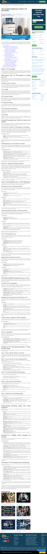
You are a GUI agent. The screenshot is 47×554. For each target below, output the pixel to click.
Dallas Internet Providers (30, 540)
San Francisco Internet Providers (32, 544)
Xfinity (40, 35)
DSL (40, 52)
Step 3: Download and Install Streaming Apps (10, 62)
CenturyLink (34, 37)
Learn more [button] (29, 552)
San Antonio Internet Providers (31, 542)
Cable (33, 52)
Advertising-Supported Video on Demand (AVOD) (11, 52)
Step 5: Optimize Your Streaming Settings (10, 64)
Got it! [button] (42, 552)
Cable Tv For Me (4, 4)
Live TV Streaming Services (8, 53)
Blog (37, 1)
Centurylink (16, 538)
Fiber (33, 50)
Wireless (41, 50)
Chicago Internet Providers (31, 538)
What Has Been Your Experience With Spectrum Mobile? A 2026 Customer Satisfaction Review (38, 70)
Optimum (41, 41)
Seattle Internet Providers (31, 543)
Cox (15, 540)
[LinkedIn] (20, 14)
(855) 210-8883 (42, 1)
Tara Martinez (8, 14)
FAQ (42, 544)
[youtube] (8, 541)
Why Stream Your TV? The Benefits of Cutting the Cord (10, 46)
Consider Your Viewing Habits (9, 56)
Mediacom (34, 41)
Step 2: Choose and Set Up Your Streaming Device (11, 61)
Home (20, 1)
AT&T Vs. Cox (34, 98)
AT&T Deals (41, 85)
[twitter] (5, 541)
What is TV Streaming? (6, 45)
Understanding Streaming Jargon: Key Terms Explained (10, 65)
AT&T (33, 39)
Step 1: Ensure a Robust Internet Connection (10, 60)
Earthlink (16, 544)
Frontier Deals (42, 81)
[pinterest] (6, 541)
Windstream (16, 539)
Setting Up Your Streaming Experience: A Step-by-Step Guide (10, 59)
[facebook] (3, 541)
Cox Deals (34, 90)
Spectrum (34, 35)
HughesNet (41, 43)
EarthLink (41, 39)
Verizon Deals (34, 88)
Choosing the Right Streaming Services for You (9, 55)
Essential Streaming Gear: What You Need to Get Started (10, 47)
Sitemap (43, 545)
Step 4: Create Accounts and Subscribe (10, 63)
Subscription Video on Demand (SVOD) (10, 51)
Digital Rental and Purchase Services (9, 54)
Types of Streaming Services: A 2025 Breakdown (9, 50)
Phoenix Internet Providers (31, 541)
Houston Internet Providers (31, 539)
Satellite (33, 54)
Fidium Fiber (16, 542)
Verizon (40, 37)
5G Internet (41, 54)
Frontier (33, 43)
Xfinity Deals (41, 83)
